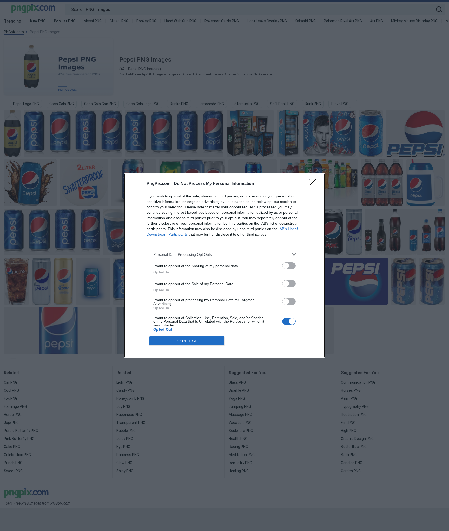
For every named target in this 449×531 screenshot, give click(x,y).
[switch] (289, 265)
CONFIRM (187, 341)
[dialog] (224, 265)
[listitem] (224, 254)
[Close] (314, 184)
